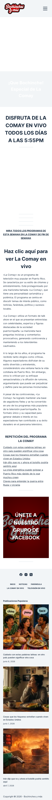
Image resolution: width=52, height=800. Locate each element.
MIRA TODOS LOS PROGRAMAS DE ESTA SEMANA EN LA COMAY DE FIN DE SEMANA (26, 234)
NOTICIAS (23, 584)
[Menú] (45, 8)
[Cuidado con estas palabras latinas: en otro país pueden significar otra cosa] (26, 627)
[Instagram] (26, 574)
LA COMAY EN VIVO (15, 588)
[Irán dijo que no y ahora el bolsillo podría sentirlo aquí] (26, 751)
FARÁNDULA (36, 584)
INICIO (12, 584)
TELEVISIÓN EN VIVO (36, 588)
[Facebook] (20, 574)
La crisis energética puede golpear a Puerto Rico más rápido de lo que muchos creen (23, 473)
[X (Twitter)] (31, 574)
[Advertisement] (26, 44)
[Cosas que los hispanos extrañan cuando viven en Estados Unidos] (26, 689)
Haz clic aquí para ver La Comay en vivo (26, 258)
